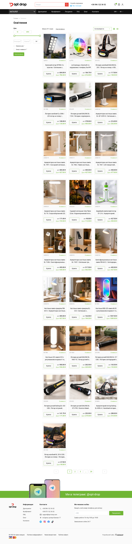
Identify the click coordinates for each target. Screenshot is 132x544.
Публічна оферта (63, 535)
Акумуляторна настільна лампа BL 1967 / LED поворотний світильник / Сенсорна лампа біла (106, 163)
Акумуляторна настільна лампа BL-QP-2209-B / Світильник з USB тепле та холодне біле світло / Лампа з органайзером (106, 115)
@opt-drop (93, 494)
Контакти (95, 12)
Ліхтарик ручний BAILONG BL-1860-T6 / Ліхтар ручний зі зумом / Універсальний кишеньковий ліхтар (80, 358)
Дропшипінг (42, 12)
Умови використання (50, 535)
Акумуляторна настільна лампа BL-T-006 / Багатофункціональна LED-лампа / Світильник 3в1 (54, 261)
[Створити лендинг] (64, 38)
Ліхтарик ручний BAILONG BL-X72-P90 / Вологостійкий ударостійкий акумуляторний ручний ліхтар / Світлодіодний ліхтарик (80, 407)
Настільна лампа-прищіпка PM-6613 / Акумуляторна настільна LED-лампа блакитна (54, 309)
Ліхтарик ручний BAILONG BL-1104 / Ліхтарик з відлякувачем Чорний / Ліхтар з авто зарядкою (80, 115)
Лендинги (68, 12)
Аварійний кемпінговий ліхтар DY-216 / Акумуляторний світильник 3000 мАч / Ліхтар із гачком (106, 212)
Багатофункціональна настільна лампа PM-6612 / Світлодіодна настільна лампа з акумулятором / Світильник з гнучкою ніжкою (106, 261)
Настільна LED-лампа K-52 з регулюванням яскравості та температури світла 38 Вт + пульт (54, 358)
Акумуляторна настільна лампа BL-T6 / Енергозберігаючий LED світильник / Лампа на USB (54, 212)
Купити (48, 74)
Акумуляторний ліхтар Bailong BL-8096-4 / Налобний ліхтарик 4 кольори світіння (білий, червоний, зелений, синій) (106, 407)
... (85, 472)
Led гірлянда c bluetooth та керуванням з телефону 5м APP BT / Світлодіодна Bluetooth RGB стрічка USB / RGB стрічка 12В (80, 66)
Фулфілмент (55, 12)
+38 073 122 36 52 (48, 511)
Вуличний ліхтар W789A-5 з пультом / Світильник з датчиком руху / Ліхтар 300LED (54, 66)
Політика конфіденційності (34, 535)
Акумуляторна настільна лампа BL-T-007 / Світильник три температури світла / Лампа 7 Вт (80, 261)
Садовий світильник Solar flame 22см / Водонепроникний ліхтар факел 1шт (80, 212)
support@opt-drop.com (49, 514)
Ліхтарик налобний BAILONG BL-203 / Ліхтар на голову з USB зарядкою (106, 66)
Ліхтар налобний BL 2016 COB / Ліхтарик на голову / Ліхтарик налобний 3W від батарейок (54, 456)
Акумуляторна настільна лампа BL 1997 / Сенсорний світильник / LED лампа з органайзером (54, 163)
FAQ (78, 12)
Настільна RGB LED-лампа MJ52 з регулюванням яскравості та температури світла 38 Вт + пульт (106, 309)
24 (91, 472)
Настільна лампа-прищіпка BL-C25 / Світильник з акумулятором (80, 309)
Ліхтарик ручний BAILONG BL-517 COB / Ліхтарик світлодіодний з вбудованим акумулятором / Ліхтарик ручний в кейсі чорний (106, 358)
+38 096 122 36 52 (98, 4)
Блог (85, 12)
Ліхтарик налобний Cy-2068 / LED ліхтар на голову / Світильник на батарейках (54, 115)
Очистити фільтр (60, 29)
